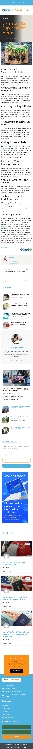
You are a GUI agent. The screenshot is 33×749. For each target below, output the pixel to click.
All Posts (14, 262)
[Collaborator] (15, 522)
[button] (27, 10)
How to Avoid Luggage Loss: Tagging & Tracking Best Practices (16, 390)
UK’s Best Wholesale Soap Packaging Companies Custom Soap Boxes (20, 313)
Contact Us (16, 671)
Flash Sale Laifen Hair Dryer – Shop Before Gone (20, 295)
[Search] (28, 282)
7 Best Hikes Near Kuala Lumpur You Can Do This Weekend (20, 428)
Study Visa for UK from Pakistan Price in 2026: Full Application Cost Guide (16, 634)
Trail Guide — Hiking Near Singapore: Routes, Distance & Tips (21, 407)
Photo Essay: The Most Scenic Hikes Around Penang (20, 417)
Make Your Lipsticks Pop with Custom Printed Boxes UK (18, 323)
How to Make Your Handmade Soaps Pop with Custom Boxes (19, 304)
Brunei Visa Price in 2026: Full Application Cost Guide (15, 563)
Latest (6, 18)
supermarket (5, 148)
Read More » (6, 567)
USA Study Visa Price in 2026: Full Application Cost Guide (15, 598)
